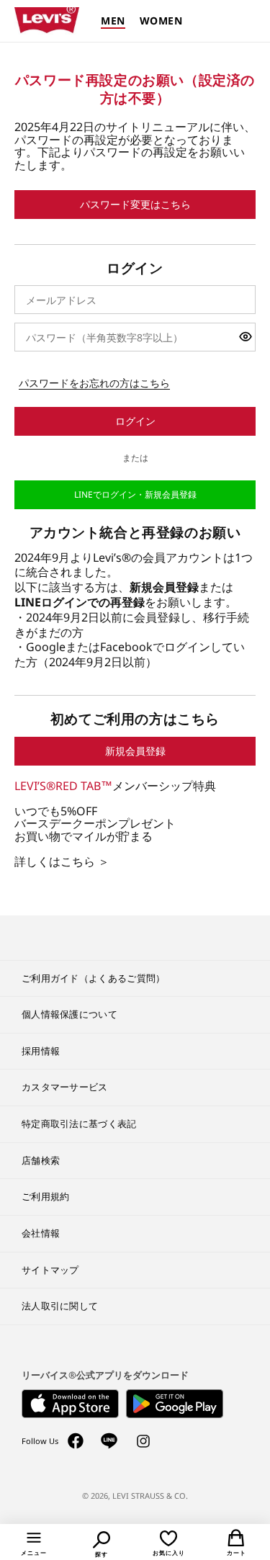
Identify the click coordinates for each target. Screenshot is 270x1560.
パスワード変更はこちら (135, 204)
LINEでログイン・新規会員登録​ (135, 494)
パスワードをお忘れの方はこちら (94, 383)
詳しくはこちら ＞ (61, 862)
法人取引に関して (60, 1305)
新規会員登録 (135, 751)
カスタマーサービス (65, 1086)
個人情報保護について (69, 1014)
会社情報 (41, 1233)
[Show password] (245, 337)
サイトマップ (50, 1269)
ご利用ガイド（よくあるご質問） (94, 978)
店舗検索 (41, 1160)
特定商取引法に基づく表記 (79, 1123)
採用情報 (41, 1050)
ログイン (135, 421)
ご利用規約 (46, 1196)
